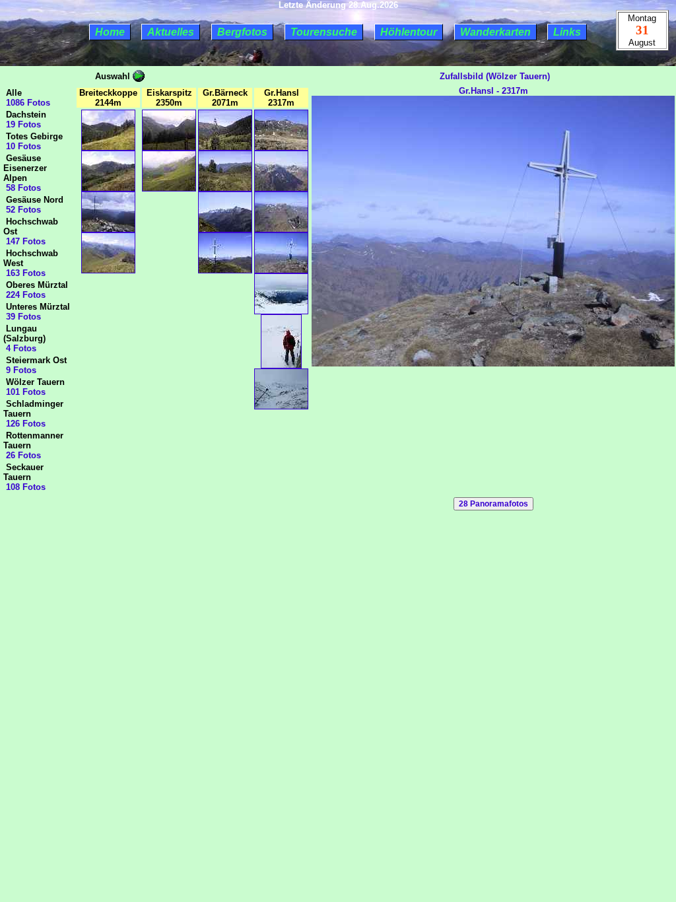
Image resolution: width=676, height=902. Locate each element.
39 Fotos (22, 317)
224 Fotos (24, 295)
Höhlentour (408, 32)
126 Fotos (24, 424)
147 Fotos (24, 241)
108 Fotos (24, 487)
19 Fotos (22, 124)
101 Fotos (24, 392)
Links (567, 32)
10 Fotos (22, 146)
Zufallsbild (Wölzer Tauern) (493, 76)
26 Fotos (22, 455)
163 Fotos (24, 273)
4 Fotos (19, 348)
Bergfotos (242, 32)
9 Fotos (19, 370)
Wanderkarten (495, 32)
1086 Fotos (26, 103)
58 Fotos (22, 188)
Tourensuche (323, 32)
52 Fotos (22, 210)
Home (110, 32)
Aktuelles (170, 32)
